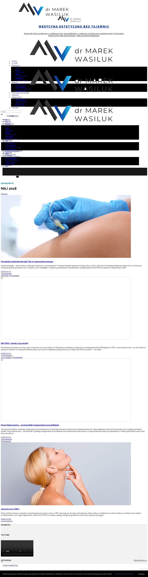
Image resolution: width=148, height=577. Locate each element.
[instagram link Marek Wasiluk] (120, 21)
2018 (8, 183)
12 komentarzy (7, 521)
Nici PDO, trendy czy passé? (14, 343)
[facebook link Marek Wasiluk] (124, 21)
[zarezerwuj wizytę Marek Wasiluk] (12, 21)
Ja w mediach (6, 357)
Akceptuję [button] (141, 574)
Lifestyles (5, 276)
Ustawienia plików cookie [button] (124, 574)
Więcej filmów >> (140, 560)
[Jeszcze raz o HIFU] (66, 505)
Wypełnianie (14, 276)
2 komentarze (6, 439)
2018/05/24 (6, 353)
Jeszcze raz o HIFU (10, 509)
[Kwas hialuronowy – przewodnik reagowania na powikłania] (66, 421)
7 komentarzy (6, 274)
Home (3, 183)
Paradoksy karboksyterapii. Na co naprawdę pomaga (27, 261)
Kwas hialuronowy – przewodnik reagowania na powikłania (30, 425)
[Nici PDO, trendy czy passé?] (66, 339)
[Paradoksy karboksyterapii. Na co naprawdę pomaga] (66, 257)
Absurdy (4, 194)
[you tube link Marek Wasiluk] (116, 21)
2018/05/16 (6, 437)
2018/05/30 (6, 272)
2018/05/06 (6, 519)
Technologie (6, 441)
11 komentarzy (6, 355)
